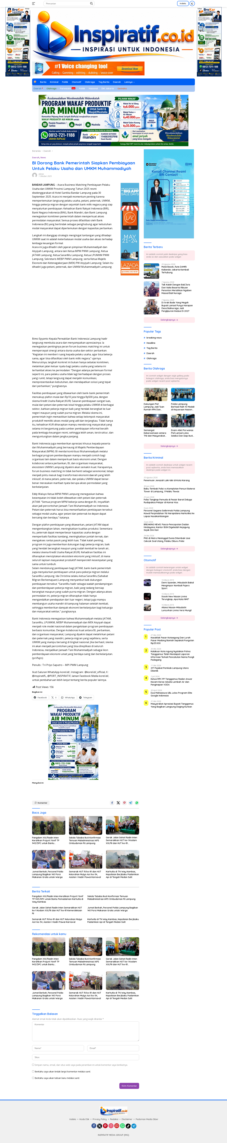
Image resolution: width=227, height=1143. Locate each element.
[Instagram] (111, 1126)
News (43, 157)
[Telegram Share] (130, 803)
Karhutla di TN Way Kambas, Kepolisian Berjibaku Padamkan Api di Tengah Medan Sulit (122, 874)
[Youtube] (116, 1126)
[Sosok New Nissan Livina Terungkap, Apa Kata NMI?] (147, 596)
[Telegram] (133, 1126)
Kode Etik (84, 1119)
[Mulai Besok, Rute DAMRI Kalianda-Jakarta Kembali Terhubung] (151, 271)
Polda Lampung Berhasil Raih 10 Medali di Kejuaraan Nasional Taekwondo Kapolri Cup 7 (182, 407)
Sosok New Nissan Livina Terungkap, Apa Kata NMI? (175, 598)
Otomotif (76, 82)
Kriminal (54, 82)
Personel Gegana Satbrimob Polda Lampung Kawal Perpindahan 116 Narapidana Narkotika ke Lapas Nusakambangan (169, 513)
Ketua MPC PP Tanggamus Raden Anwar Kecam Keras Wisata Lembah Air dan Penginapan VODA (171, 682)
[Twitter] (99, 1126)
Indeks (183, 3)
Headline (151, 343)
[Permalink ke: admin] (34, 174)
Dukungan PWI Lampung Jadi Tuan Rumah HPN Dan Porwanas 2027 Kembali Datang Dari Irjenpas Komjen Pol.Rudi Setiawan (154, 407)
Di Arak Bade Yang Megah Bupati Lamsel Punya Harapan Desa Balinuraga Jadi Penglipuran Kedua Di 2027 (177, 307)
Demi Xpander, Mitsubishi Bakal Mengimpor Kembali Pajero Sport (178, 585)
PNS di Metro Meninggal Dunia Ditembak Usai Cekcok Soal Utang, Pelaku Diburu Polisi (167, 540)
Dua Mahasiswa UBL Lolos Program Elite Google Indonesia (171, 694)
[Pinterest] (105, 1126)
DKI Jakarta (107, 88)
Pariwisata (65, 88)
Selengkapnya (168, 320)
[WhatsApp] (122, 1126)
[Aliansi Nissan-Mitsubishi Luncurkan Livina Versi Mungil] (147, 607)
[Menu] (34, 3)
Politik (65, 82)
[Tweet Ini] (118, 803)
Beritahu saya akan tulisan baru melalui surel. (57, 1078)
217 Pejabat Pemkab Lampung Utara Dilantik (170, 669)
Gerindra (122, 88)
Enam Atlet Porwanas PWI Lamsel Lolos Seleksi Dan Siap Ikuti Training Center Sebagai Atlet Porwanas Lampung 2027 (182, 433)
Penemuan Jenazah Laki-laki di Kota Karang (167, 480)
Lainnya (128, 82)
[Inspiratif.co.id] (113, 35)
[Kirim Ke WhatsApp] (137, 803)
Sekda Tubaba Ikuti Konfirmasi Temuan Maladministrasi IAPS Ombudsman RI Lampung (85, 840)
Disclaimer (127, 1119)
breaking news (154, 337)
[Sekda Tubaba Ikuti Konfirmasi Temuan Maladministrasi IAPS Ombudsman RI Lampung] (85, 825)
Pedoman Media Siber (147, 1119)
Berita (43, 82)
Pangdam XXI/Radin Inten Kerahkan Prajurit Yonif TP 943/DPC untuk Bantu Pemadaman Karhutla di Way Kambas (47, 840)
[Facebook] (93, 1126)
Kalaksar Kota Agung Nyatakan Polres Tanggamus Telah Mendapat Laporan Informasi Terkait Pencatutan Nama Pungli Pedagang (172, 655)
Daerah (117, 82)
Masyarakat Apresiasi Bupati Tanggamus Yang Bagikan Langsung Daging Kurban (172, 705)
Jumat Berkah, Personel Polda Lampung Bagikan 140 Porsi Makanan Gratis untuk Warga (47, 874)
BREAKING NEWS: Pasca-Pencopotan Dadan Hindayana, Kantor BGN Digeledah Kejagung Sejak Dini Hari (167, 527)
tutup (27, 9)
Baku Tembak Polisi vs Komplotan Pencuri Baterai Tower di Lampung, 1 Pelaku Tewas (169, 490)
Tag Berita (104, 82)
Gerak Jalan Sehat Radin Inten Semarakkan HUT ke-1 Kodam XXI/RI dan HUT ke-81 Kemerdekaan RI (121, 840)
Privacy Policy (100, 1119)
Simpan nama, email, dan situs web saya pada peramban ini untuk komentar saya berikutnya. (81, 1064)
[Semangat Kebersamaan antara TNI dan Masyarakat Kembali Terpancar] (156, 420)
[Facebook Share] (112, 803)
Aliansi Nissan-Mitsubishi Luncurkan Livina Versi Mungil (176, 609)
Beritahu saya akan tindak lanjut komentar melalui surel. (63, 1071)
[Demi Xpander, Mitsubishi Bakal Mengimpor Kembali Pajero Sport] (147, 582)
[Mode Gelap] (192, 3)
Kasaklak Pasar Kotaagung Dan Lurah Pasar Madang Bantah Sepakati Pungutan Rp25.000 (172, 640)
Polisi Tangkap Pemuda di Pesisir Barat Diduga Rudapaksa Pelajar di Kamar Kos (168, 501)
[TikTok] (128, 1126)
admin (41, 174)
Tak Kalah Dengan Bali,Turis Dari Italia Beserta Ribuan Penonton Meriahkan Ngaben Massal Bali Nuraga (176, 289)
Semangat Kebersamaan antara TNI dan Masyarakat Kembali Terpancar (155, 433)
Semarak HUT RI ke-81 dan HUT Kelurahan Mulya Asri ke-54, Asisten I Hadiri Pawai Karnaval (85, 874)
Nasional (93, 88)
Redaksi (114, 1119)
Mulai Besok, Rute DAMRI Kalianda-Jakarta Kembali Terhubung (175, 270)
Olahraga (90, 82)
